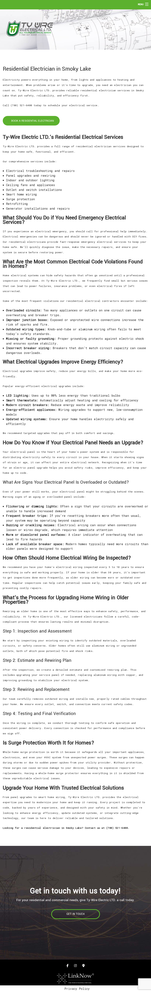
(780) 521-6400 (126, 26)
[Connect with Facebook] (67, 966)
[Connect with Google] (83, 966)
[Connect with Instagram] (75, 966)
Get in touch (75, 914)
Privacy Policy (77, 989)
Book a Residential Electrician (32, 120)
